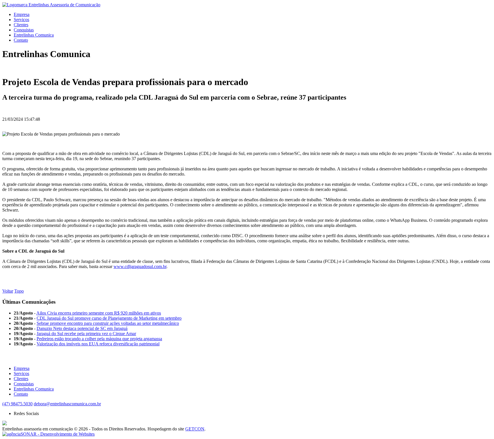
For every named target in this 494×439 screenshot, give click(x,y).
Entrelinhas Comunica (34, 35)
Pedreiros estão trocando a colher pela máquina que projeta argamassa (99, 338)
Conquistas (24, 29)
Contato (21, 40)
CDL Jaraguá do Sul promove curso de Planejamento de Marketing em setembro (109, 318)
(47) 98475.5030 (17, 403)
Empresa (21, 14)
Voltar (7, 291)
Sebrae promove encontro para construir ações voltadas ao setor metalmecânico (108, 323)
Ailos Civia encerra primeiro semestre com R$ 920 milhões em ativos (98, 313)
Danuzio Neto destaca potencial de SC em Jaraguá (82, 328)
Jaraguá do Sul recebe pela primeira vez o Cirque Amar (86, 333)
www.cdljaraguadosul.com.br (139, 266)
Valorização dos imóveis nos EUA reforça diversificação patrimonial (98, 343)
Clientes (21, 24)
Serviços (21, 19)
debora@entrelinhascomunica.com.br (67, 403)
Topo (19, 291)
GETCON (194, 428)
